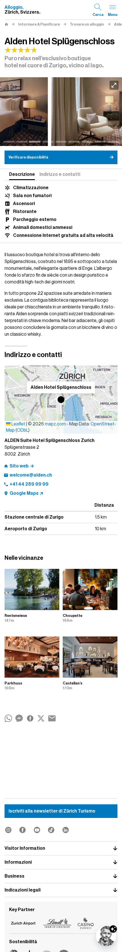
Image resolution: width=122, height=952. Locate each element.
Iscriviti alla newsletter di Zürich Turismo (52, 811)
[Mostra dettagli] (113, 929)
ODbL (22, 430)
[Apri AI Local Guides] (106, 936)
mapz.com (56, 424)
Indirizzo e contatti (59, 174)
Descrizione (22, 174)
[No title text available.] (61, 111)
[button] (61, 399)
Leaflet (17, 424)
